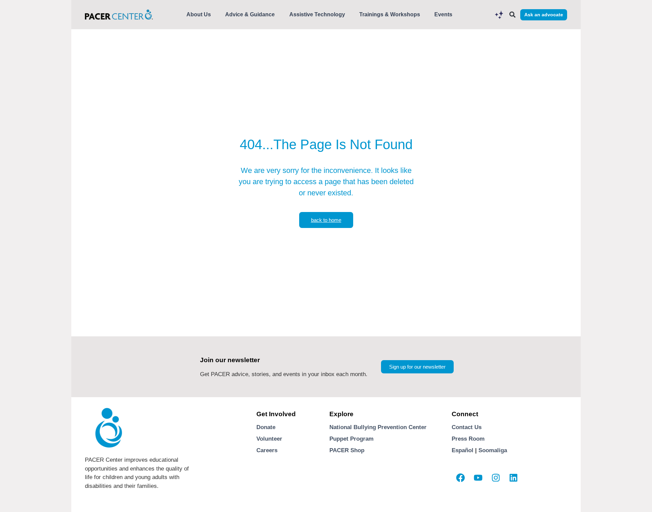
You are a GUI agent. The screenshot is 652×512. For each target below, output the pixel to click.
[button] (512, 14)
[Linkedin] (513, 478)
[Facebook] (460, 478)
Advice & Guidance (250, 14)
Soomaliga (492, 450)
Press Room (468, 439)
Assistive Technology (317, 14)
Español (462, 450)
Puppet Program (351, 439)
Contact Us (467, 427)
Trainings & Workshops (389, 14)
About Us (198, 14)
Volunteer (269, 439)
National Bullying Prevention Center (378, 427)
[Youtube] (478, 478)
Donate (265, 427)
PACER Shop (346, 450)
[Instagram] (496, 478)
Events (443, 14)
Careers (266, 450)
